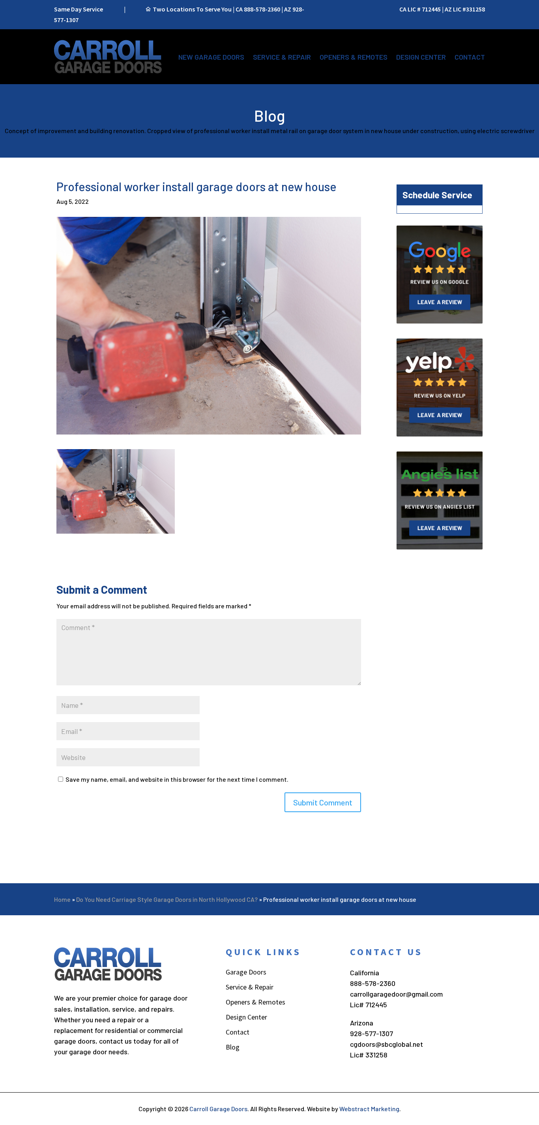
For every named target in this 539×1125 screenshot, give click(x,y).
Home (62, 899)
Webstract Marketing (369, 1108)
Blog (233, 1048)
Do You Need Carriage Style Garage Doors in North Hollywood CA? (167, 899)
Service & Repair (282, 57)
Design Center (421, 57)
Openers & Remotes (353, 57)
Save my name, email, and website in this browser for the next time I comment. (177, 779)
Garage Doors (246, 972)
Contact (470, 57)
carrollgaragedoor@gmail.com (396, 994)
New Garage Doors (211, 57)
